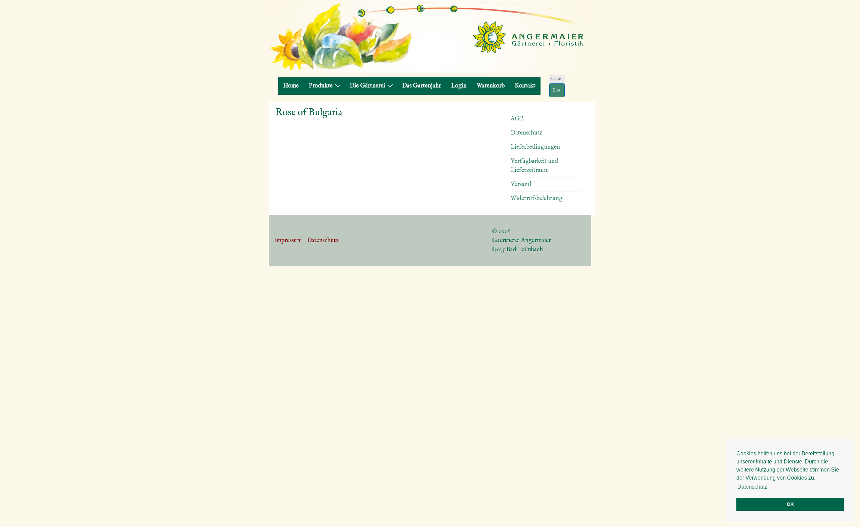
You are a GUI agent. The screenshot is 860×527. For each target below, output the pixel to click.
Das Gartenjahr (421, 86)
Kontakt (525, 86)
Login (459, 86)
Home (291, 86)
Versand (521, 184)
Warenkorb (491, 86)
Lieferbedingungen (535, 147)
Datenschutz (526, 133)
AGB (517, 119)
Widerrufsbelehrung (536, 198)
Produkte (321, 86)
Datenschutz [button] (752, 487)
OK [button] (790, 504)
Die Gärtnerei (367, 86)
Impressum (288, 240)
